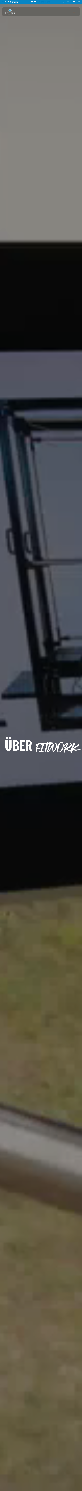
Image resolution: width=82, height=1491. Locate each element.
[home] (10, 12)
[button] (74, 11)
